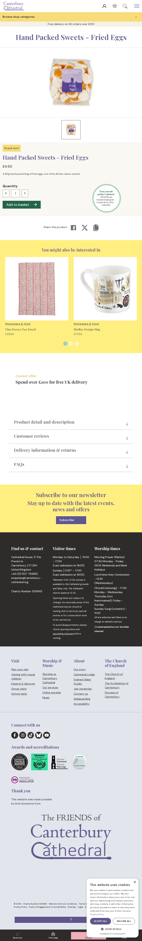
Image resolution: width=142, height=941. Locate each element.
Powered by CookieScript (113, 933)
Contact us (81, 694)
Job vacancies (83, 689)
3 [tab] (77, 343)
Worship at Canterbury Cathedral (49, 678)
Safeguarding (82, 699)
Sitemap (72, 907)
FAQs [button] (19, 464)
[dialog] (113, 908)
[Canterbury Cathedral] (14, 6)
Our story (80, 669)
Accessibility (82, 704)
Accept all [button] (100, 921)
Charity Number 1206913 (35, 903)
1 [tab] (65, 343)
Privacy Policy (21, 907)
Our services (50, 687)
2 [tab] (71, 343)
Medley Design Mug (87, 329)
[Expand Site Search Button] (125, 6)
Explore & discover (23, 684)
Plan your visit (20, 669)
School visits (19, 694)
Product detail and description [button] (44, 422)
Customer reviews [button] (31, 436)
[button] (71, 919)
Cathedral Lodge (84, 674)
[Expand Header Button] (137, 6)
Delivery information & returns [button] (45, 450)
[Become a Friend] (71, 847)
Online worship (51, 692)
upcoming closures (63, 633)
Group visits (18, 689)
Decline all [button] (124, 921)
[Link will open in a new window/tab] (14, 735)
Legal (80, 907)
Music (46, 697)
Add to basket (17, 204)
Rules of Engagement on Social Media (47, 907)
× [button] (134, 882)
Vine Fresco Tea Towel (20, 329)
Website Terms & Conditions (63, 903)
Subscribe (66, 520)
